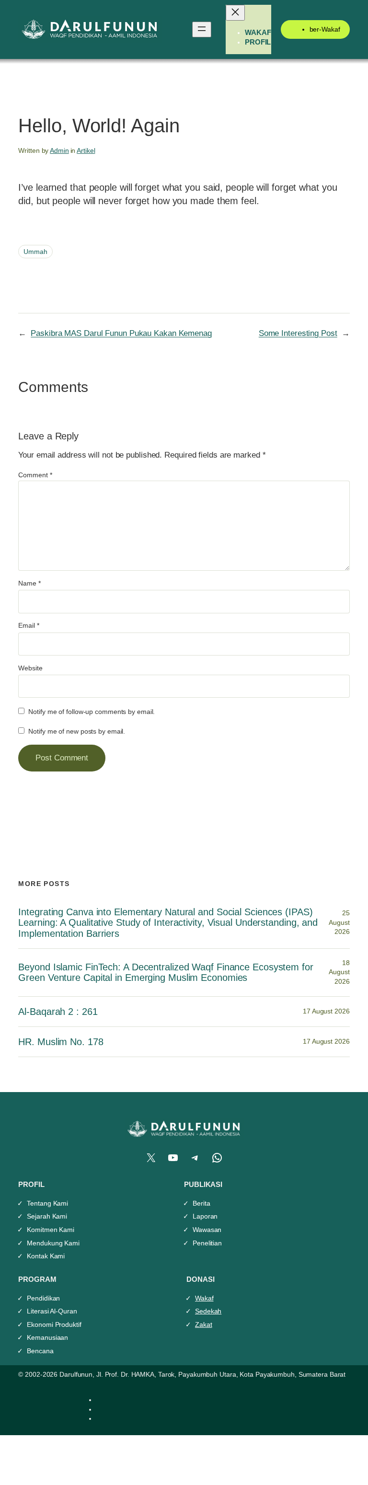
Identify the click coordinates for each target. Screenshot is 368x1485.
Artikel (86, 150)
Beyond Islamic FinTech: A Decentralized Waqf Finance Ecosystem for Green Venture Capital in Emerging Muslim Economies (165, 972)
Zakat (203, 1324)
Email (28, 625)
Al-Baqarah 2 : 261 (57, 1011)
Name (29, 583)
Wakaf (204, 1298)
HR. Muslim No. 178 (60, 1041)
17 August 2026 (326, 1011)
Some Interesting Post (298, 333)
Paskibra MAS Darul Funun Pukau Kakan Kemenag (121, 333)
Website (30, 668)
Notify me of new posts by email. (76, 731)
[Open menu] (201, 29)
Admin (59, 150)
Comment (35, 475)
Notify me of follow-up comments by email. (91, 711)
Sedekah (208, 1311)
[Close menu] (235, 13)
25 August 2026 (339, 922)
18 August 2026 (339, 972)
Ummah (35, 251)
